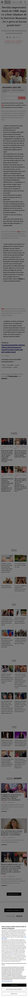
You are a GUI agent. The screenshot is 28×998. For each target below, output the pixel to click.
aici (12, 952)
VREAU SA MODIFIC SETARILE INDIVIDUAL (14, 989)
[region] (14, 960)
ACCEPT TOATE (14, 985)
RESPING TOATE (14, 993)
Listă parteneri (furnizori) (7, 981)
